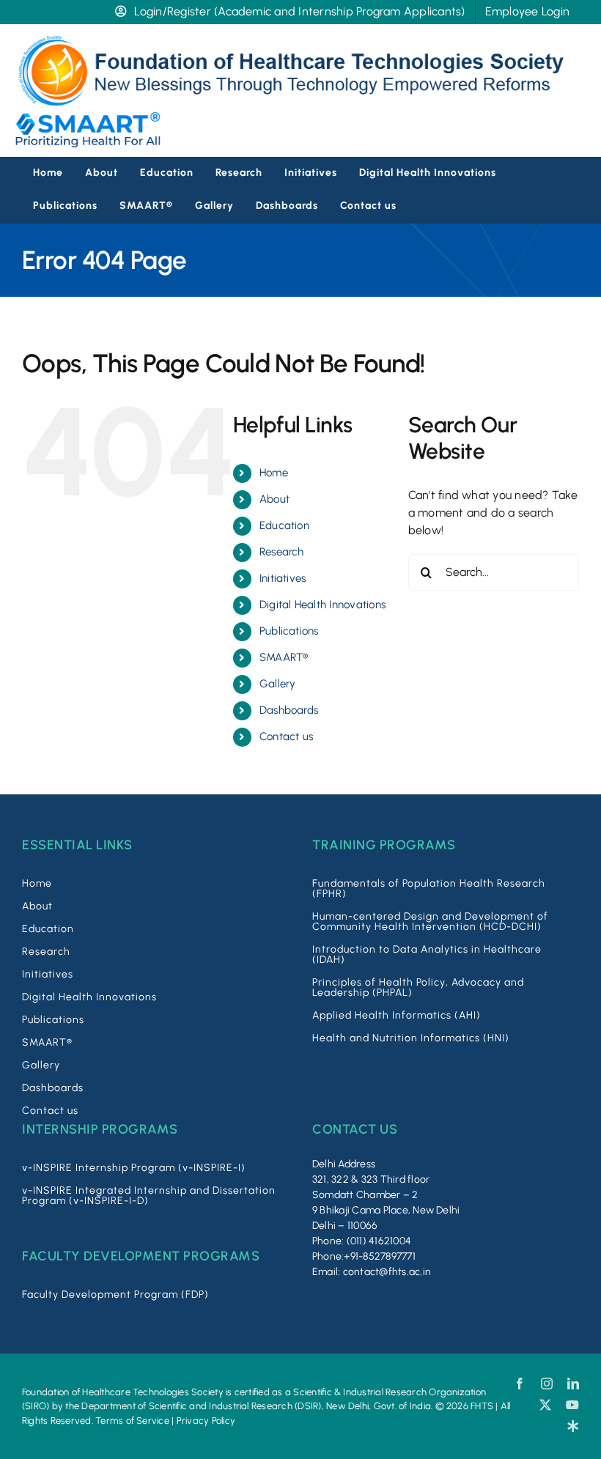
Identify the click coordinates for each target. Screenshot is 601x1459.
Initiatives (282, 578)
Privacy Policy (206, 1420)
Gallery (277, 683)
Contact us (286, 736)
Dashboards (288, 710)
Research (281, 551)
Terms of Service (132, 1420)
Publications (289, 631)
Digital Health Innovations (322, 604)
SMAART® (284, 657)
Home (273, 472)
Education (284, 525)
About (274, 499)
